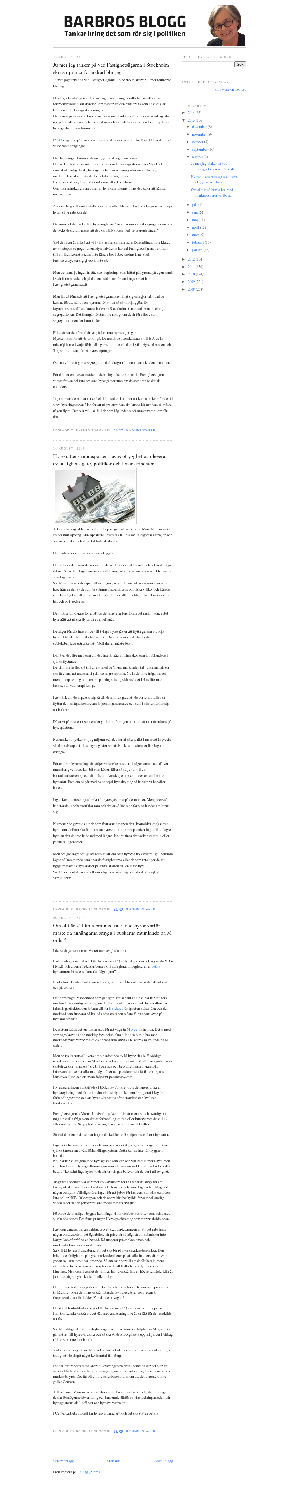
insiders (115, 1008)
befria (156, 966)
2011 (192, 266)
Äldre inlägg (163, 1460)
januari (198, 249)
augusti (198, 156)
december (200, 126)
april (196, 227)
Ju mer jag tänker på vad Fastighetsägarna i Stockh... (214, 166)
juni (195, 212)
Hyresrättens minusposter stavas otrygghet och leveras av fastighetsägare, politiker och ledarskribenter (110, 459)
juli (195, 204)
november (200, 134)
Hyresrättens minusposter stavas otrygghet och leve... (215, 179)
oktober (198, 141)
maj (195, 219)
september (200, 149)
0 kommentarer (140, 430)
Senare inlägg (63, 1460)
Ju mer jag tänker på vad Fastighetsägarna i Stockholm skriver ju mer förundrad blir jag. (111, 68)
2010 (192, 274)
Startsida (114, 1460)
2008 (192, 289)
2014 (192, 112)
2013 (192, 120)
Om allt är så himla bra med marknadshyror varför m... (212, 192)
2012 (192, 259)
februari (198, 242)
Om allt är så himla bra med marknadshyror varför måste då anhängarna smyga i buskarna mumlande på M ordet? (112, 932)
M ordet (133, 1029)
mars (196, 234)
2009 (192, 281)
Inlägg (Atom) (89, 1471)
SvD (58, 140)
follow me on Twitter (230, 89)
